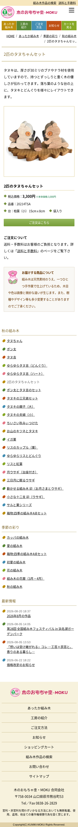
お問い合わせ (39, 766)
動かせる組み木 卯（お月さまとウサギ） (35, 488)
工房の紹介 (39, 717)
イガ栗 (11, 439)
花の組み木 (14, 570)
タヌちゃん (14, 341)
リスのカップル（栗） (22, 447)
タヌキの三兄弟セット (22, 398)
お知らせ (39, 737)
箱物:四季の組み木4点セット (27, 513)
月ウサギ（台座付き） (22, 472)
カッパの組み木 (18, 537)
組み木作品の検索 (44, 3)
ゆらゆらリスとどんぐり (24, 455)
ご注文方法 (39, 727)
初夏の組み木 (16, 562)
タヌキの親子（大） (21, 406)
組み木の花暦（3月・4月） (26, 578)
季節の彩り (50, 36)
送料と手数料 (67, 3)
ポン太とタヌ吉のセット (24, 390)
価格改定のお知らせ (21, 665)
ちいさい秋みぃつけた (22, 423)
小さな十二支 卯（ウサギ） (26, 496)
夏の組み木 (14, 545)
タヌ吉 (11, 357)
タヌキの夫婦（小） (21, 414)
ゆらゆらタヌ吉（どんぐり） (27, 365)
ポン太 (11, 349)
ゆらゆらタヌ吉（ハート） (25, 373)
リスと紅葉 (14, 464)
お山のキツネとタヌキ (22, 431)
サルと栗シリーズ (19, 505)
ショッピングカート (39, 746)
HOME (10, 36)
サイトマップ (39, 776)
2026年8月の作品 (19, 616)
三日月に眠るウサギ (21, 480)
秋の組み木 (69, 36)
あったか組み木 (29, 36)
